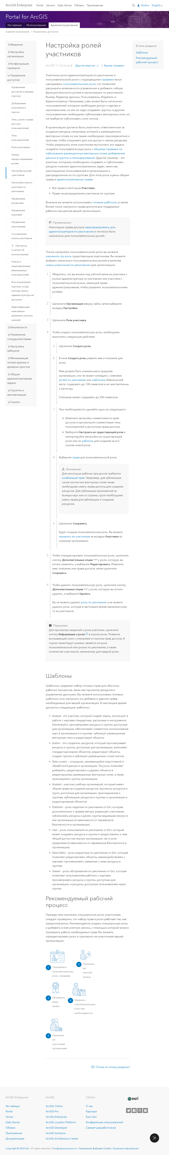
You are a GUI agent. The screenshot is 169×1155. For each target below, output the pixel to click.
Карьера (91, 1111)
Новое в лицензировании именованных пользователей (20, 268)
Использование (36, 25)
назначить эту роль (59, 256)
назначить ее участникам (74, 536)
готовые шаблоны (104, 202)
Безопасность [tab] (18, 327)
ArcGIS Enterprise (19, 5)
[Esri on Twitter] (128, 1110)
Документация (15, 1138)
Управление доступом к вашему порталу (22, 91)
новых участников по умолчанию (68, 265)
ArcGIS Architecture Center (62, 1138)
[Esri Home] (133, 1098)
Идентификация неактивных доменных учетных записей (22, 313)
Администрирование (64, 25)
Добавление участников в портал (18, 108)
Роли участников (20, 147)
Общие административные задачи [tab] (19, 379)
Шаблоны (142, 52)
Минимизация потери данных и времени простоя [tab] (18, 362)
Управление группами (18, 212)
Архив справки (113, 65)
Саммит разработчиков (101, 1127)
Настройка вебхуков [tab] (15, 348)
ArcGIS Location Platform (61, 1122)
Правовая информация (125, 1148)
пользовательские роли (79, 84)
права (76, 457)
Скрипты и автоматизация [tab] (16, 392)
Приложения (95, 5)
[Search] (133, 5)
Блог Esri (91, 1116)
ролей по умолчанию (72, 379)
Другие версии (85, 65)
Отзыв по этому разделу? (113, 1067)
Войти (145, 5)
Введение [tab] (16, 44)
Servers (50, 5)
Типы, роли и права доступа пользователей (22, 124)
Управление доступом (45, 31)
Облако (79, 5)
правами (108, 79)
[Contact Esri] (145, 1110)
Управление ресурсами (18, 200)
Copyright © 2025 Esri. (18, 1148)
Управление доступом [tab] (16, 77)
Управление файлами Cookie (95, 1148)
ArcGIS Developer (56, 1127)
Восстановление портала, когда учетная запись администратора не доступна (22, 291)
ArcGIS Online (54, 1106)
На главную (15, 25)
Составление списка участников (21, 236)
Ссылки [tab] (15, 402)
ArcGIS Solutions (56, 1133)
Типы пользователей (20, 137)
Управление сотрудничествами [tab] (19, 336)
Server (9, 1116)
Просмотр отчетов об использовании (19, 250)
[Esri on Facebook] (134, 1110)
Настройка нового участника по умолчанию (21, 187)
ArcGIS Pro (52, 1111)
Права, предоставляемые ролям (22, 159)
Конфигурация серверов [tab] (18, 66)
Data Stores (65, 5)
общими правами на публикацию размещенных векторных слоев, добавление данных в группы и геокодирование (85, 153)
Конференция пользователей (104, 1122)
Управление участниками (18, 224)
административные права (74, 179)
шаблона (87, 440)
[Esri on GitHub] (139, 1110)
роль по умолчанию (93, 602)
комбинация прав (73, 477)
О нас (89, 1106)
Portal (39, 5)
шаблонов (98, 379)
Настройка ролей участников (21, 173)
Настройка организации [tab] (15, 54)
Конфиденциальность (64, 1148)
